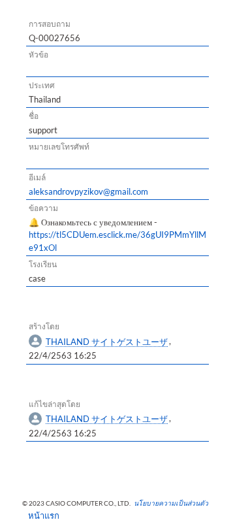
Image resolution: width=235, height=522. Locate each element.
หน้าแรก (39, 515)
